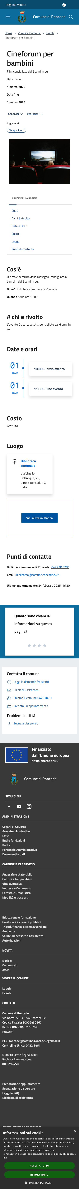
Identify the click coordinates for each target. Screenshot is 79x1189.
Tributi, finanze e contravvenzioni (24, 926)
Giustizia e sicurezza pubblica (21, 922)
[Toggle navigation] (7, 16)
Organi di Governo (14, 826)
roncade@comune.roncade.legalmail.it (34, 1041)
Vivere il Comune (29, 33)
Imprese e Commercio (16, 888)
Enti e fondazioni (13, 840)
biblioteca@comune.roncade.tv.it (37, 574)
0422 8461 (33, 1045)
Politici (6, 845)
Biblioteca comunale (28, 463)
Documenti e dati (13, 854)
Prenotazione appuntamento (21, 1084)
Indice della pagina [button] (24, 198)
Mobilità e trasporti (15, 897)
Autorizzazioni (11, 940)
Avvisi (6, 969)
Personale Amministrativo (19, 849)
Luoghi (7, 988)
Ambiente (8, 931)
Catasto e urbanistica (16, 893)
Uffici (5, 835)
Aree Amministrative (16, 831)
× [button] (74, 1130)
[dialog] (39, 1158)
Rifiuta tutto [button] (39, 1174)
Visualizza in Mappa (39, 518)
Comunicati (9, 965)
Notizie (7, 960)
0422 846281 (60, 567)
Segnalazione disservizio (18, 1088)
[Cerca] (71, 17)
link (5, 1157)
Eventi (50, 33)
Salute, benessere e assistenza (22, 936)
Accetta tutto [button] (39, 1165)
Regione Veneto (16, 4)
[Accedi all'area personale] (64, 4)
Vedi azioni (33, 114)
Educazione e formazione (19, 917)
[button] (39, 1183)
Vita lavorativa (12, 883)
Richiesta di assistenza (17, 1097)
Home (8, 33)
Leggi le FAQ (10, 1093)
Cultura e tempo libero (17, 879)
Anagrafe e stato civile (17, 874)
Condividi (13, 114)
